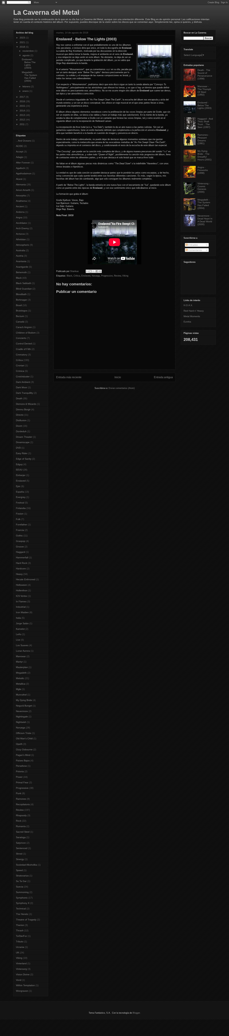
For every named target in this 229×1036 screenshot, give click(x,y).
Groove (20, 546)
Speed (19, 870)
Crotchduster (23, 376)
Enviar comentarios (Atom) (122, 388)
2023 (23, 37)
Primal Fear (22, 782)
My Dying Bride (24, 700)
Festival (20, 502)
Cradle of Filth (23, 349)
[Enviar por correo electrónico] (87, 271)
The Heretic (22, 914)
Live (18, 639)
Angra (19, 217)
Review (117, 275)
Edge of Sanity (23, 458)
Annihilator (21, 223)
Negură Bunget (24, 705)
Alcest (19, 179)
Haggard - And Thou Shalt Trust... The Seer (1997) (205, 122)
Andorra (20, 212)
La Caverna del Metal (46, 12)
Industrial (21, 606)
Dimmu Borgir (23, 409)
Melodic (20, 678)
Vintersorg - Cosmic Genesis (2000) (203, 187)
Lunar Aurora (23, 650)
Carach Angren (24, 327)
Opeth (19, 744)
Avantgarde (22, 266)
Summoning (22, 892)
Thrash (19, 930)
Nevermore (22, 711)
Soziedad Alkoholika (26, 864)
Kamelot (20, 629)
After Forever (23, 162)
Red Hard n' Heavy (194, 310)
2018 (23, 46)
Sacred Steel (23, 831)
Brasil (19, 305)
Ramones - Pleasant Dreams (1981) (203, 139)
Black (69, 275)
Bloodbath (21, 294)
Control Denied (24, 343)
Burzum (20, 316)
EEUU (19, 469)
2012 (23, 119)
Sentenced (21, 848)
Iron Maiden (22, 612)
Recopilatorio (23, 804)
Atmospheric (22, 245)
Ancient (20, 206)
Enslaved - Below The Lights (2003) (29, 63)
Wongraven (22, 991)
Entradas (193, 245)
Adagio (19, 157)
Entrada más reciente (68, 377)
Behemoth (21, 272)
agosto (26, 55)
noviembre (28, 51)
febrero (26, 86)
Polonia (20, 771)
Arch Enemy (22, 228)
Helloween (21, 585)
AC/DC (19, 146)
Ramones (21, 798)
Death (19, 398)
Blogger (136, 1013)
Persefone (21, 766)
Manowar (21, 656)
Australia (20, 250)
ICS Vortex (21, 596)
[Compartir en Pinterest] (100, 271)
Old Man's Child (24, 738)
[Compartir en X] (93, 271)
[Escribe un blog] (90, 271)
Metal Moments (192, 316)
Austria (19, 255)
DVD (18, 447)
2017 (23, 97)
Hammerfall (22, 557)
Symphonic (22, 897)
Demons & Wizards (26, 404)
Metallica (20, 683)
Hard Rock (21, 563)
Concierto (21, 338)
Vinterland (21, 963)
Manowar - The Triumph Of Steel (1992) (204, 90)
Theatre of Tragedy (26, 919)
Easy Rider (21, 453)
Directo (19, 414)
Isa (165, 151)
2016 (23, 101)
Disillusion (21, 420)
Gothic (19, 535)
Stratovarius (22, 875)
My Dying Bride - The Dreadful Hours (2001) (204, 155)
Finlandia (21, 508)
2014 (23, 110)
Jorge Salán (22, 623)
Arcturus (20, 233)
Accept (19, 151)
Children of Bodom (26, 332)
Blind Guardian (24, 288)
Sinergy (20, 859)
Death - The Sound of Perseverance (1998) (204, 74)
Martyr (19, 661)
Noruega (96, 275)
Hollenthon (21, 590)
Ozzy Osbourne (24, 749)
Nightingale (22, 716)
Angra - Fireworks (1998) (202, 170)
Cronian (20, 365)
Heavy (19, 574)
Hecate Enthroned (25, 579)
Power (19, 777)
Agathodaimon (23, 173)
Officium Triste (23, 733)
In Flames (21, 601)
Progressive (107, 275)
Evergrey (20, 497)
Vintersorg (21, 969)
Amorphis (21, 195)
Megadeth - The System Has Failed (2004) (29, 76)
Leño (18, 634)
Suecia (19, 886)
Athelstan (21, 239)
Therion (20, 925)
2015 (23, 106)
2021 (23, 42)
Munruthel (21, 694)
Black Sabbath (23, 283)
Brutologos (21, 310)
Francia (20, 530)
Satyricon (21, 842)
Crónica (20, 371)
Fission (19, 513)
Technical (21, 908)
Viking (125, 275)
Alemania (21, 184)
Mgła (18, 689)
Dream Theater (24, 437)
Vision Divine (23, 974)
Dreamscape (23, 442)
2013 (23, 115)
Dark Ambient (23, 382)
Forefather (21, 524)
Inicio (117, 377)
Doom (19, 426)
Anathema (21, 201)
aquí (108, 69)
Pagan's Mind (23, 755)
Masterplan (22, 667)
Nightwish (21, 722)
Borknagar (21, 299)
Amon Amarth (23, 190)
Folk (18, 519)
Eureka (187, 321)
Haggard (20, 552)
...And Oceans (23, 140)
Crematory (21, 354)
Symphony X (22, 903)
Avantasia (21, 261)
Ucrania (20, 947)
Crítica (77, 275)
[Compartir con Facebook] (97, 271)
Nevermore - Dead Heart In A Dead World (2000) (204, 219)
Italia (18, 618)
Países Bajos (23, 760)
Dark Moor (21, 387)
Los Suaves (22, 645)
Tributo (19, 941)
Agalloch (20, 168)
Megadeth (21, 672)
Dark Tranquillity (24, 393)
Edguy (19, 464)
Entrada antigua (163, 377)
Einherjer (20, 475)
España (20, 491)
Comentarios (195, 250)
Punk (18, 793)
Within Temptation (25, 985)
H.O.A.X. (188, 305)
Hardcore (21, 568)
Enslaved (85, 275)
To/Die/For (21, 936)
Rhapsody (21, 815)
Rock (18, 820)
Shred (19, 853)
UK (17, 952)
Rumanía (21, 826)
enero (25, 91)
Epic (18, 486)
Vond (18, 980)
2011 (22, 124)
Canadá (20, 321)
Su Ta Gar (21, 881)
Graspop (20, 541)
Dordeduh (21, 431)
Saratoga (21, 837)
